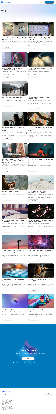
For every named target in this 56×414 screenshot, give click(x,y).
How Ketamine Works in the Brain (11, 310)
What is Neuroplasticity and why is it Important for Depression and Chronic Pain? (41, 251)
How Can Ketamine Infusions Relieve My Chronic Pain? (39, 280)
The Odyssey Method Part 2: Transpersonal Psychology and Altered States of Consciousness (40, 129)
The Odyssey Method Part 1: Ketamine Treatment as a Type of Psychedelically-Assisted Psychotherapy (13, 160)
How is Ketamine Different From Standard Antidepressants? (13, 280)
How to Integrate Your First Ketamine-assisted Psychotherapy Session (40, 221)
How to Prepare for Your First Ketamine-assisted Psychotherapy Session (13, 251)
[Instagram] (5, 395)
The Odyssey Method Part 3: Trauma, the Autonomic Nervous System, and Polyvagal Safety (13, 129)
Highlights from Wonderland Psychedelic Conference (39, 38)
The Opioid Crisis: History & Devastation (13, 97)
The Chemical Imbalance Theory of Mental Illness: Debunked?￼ (40, 69)
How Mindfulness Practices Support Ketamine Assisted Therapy (14, 38)
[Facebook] (3, 395)
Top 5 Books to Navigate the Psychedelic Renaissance (13, 221)
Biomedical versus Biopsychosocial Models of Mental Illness (40, 160)
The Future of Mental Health (10, 191)
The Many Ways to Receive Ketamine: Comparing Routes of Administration (38, 192)
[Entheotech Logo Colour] (6, 2)
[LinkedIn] (8, 395)
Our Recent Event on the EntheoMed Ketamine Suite (38, 98)
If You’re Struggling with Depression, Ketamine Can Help (41, 310)
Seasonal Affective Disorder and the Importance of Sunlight (12, 69)
